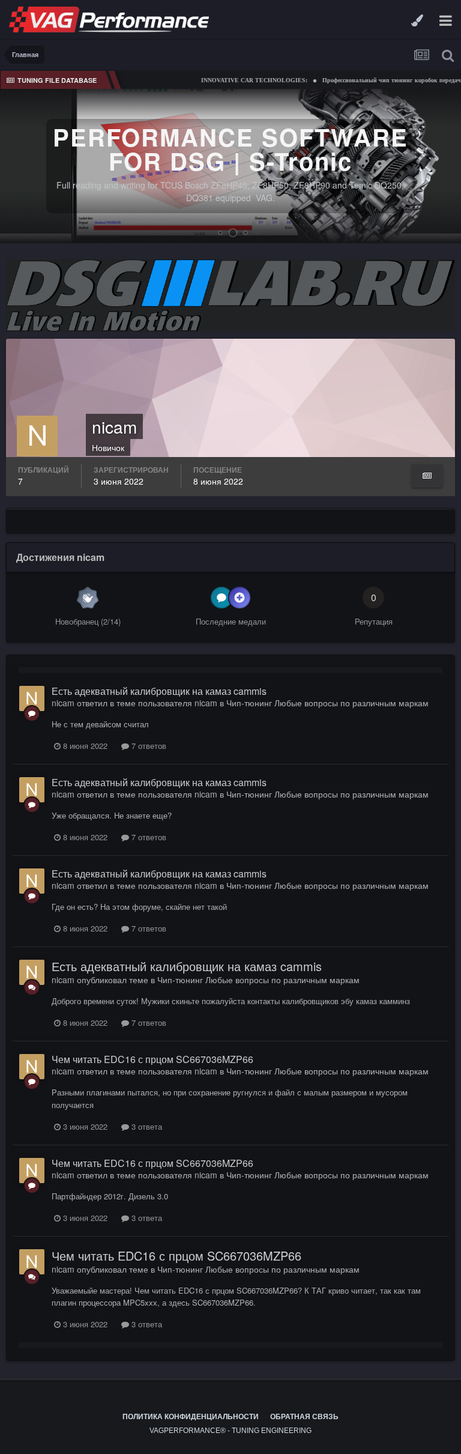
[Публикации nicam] (427, 476)
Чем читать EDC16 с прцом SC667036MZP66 (152, 1059)
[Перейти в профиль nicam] (32, 698)
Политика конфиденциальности (190, 1417)
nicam (63, 703)
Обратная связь (304, 1417)
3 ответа (145, 1126)
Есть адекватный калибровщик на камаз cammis (159, 691)
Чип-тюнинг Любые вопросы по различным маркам (327, 703)
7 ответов (147, 745)
